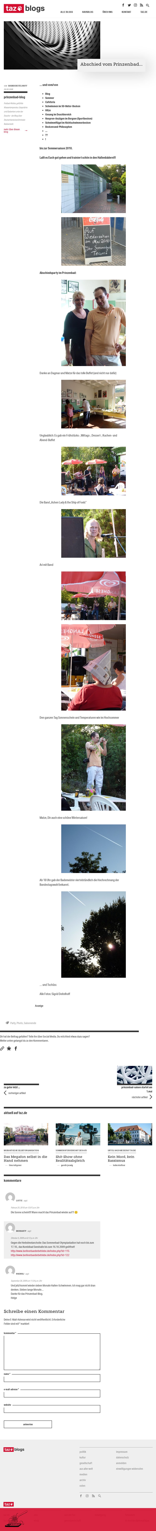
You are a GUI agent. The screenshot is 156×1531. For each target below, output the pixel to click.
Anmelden (121, 1463)
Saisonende (30, 1023)
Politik (83, 1451)
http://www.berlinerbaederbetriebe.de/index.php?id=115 (40, 1251)
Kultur (83, 1457)
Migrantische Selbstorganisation (21, 1150)
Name (7, 1374)
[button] (9, 1048)
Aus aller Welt (86, 1468)
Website (7, 1405)
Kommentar (10, 1333)
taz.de (143, 11)
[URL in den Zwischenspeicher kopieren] (2, 1048)
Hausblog (87, 11)
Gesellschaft (86, 1463)
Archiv (83, 1480)
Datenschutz (122, 1457)
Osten (82, 1485)
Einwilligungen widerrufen (129, 1468)
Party (13, 1023)
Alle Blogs (66, 11)
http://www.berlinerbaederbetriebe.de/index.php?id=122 (40, 1255)
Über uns (107, 11)
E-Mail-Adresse (11, 1389)
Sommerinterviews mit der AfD (71, 1150)
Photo (20, 1023)
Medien (83, 1474)
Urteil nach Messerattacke (122, 1150)
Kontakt (126, 11)
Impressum (122, 1451)
